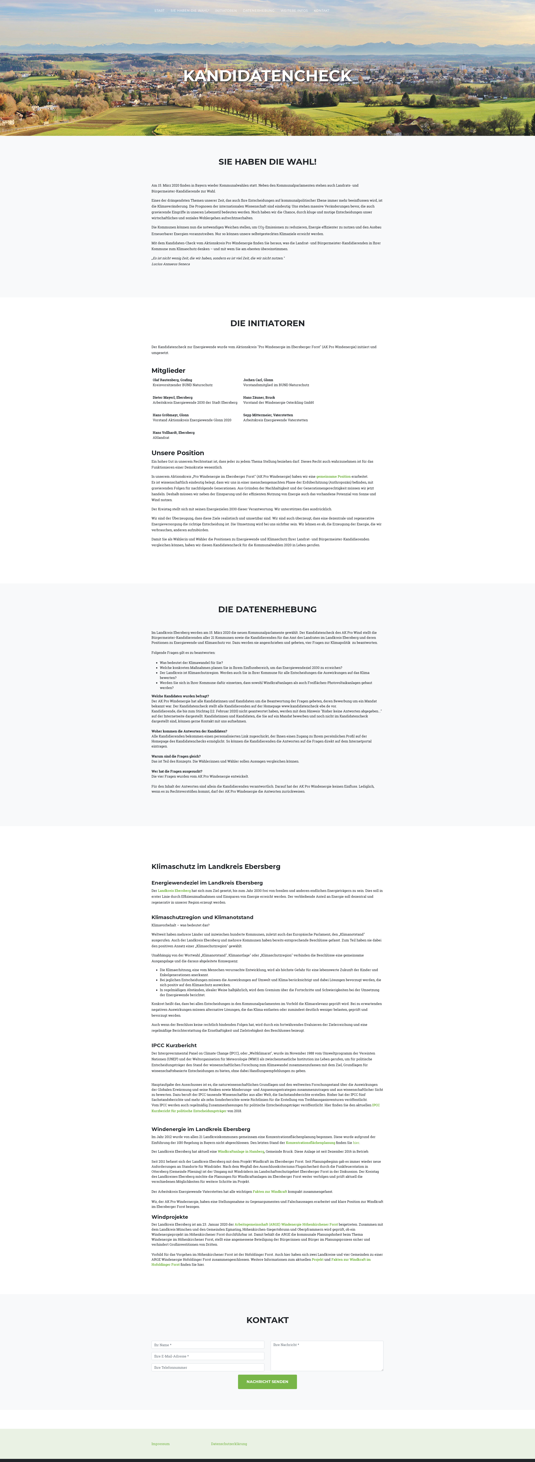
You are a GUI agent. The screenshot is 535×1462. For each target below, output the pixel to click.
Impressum (161, 1444)
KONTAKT (322, 11)
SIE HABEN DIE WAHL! (190, 11)
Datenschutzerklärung (229, 1444)
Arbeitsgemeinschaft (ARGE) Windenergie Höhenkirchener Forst (286, 1224)
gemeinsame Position (333, 476)
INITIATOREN (226, 11)
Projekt (318, 1259)
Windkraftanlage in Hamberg (241, 1151)
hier (356, 1142)
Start (159, 11)
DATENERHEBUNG (259, 11)
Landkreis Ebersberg (174, 890)
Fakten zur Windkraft (270, 1191)
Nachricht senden (267, 1381)
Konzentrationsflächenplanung (311, 1142)
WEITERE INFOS (294, 11)
